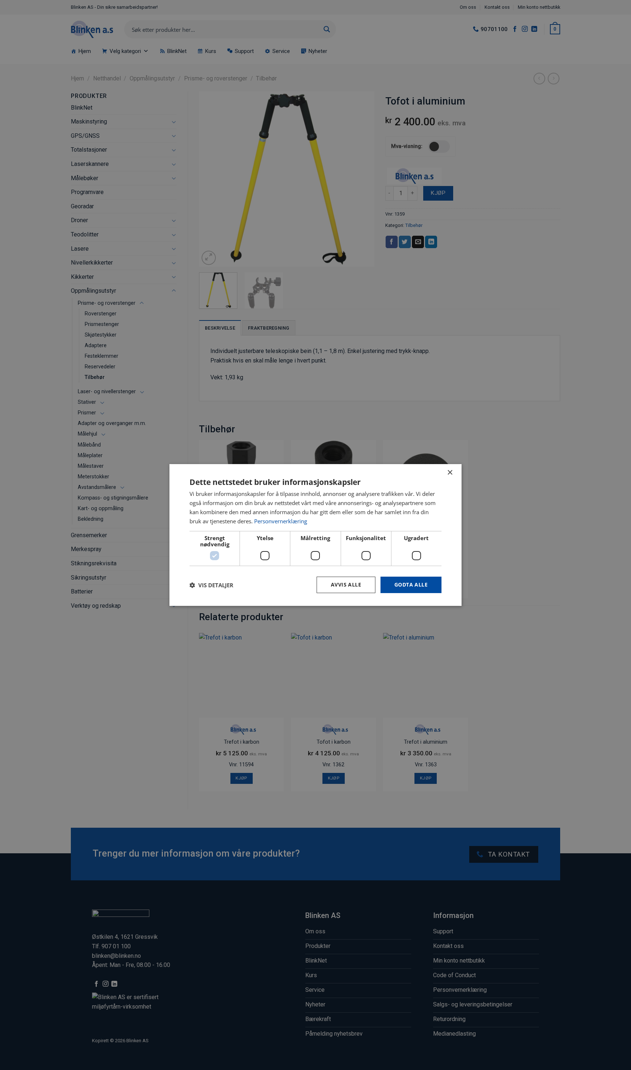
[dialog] (315, 535)
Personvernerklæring (280, 521)
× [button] (449, 472)
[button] (211, 585)
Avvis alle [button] (346, 584)
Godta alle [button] (411, 584)
